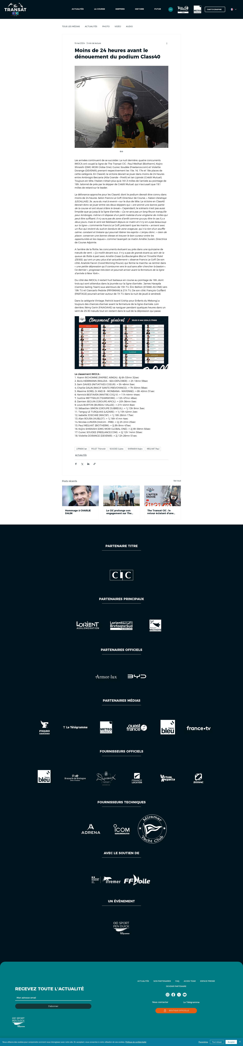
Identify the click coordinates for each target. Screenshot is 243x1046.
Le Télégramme (191, 1002)
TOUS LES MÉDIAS (71, 26)
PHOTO (106, 26)
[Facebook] (173, 995)
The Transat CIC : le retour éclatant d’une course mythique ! (160, 512)
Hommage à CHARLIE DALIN (78, 512)
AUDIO (129, 26)
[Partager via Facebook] (76, 464)
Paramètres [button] (203, 1042)
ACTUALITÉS (91, 26)
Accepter (231, 1042)
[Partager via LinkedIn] (88, 464)
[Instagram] (167, 995)
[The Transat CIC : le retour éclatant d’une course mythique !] (162, 496)
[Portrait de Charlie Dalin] (80, 496)
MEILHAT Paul (153, 449)
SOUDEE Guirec (117, 449)
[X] (179, 995)
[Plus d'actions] (166, 43)
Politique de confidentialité (135, 1042)
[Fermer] (239, 1042)
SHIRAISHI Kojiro (135, 449)
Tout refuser (217, 1042)
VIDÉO (118, 26)
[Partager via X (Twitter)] (82, 464)
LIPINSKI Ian (81, 449)
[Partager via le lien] (94, 464)
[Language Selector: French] (233, 9)
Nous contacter (160, 1002)
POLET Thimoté (98, 449)
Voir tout (177, 481)
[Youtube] (185, 995)
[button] (158, 9)
